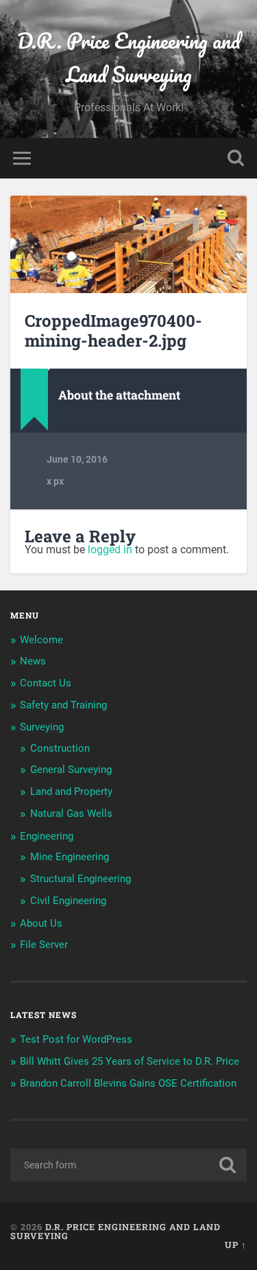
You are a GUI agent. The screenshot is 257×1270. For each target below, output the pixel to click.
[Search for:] (128, 1164)
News (33, 661)
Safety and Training (63, 705)
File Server (44, 944)
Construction (60, 748)
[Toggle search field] (236, 158)
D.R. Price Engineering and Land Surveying (129, 57)
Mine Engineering (69, 857)
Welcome (41, 640)
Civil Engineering (68, 900)
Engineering (46, 836)
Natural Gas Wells (71, 813)
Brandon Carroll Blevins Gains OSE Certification (128, 1083)
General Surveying (71, 769)
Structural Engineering (80, 879)
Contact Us (45, 683)
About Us (41, 923)
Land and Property (71, 791)
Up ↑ (236, 1244)
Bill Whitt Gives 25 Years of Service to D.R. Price (129, 1061)
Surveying (42, 727)
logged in (110, 549)
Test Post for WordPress (76, 1039)
